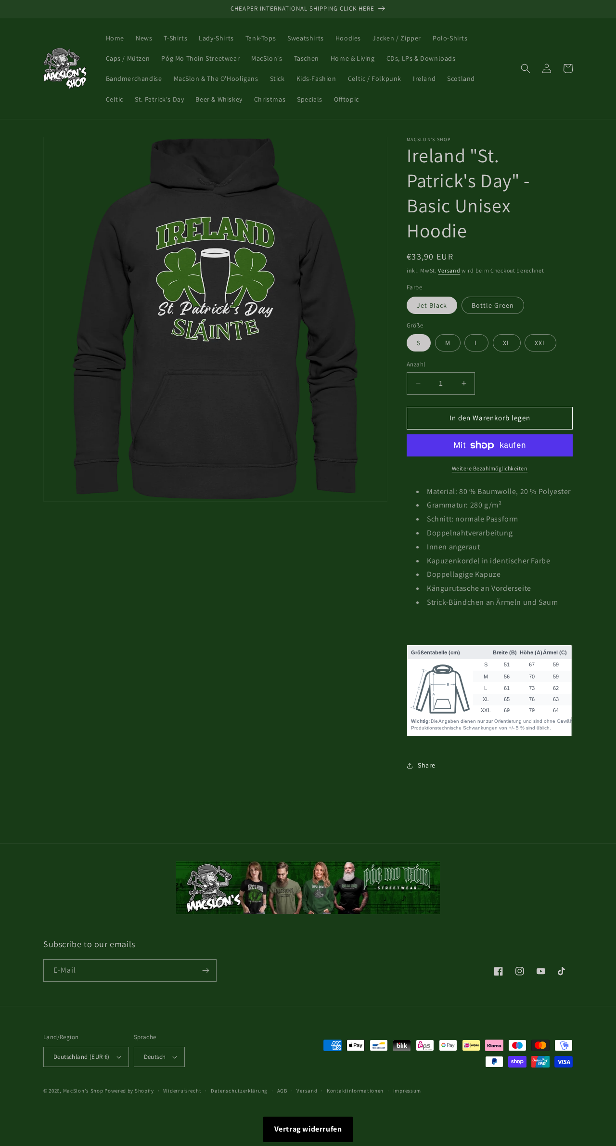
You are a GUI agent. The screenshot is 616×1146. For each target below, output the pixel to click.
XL (507, 343)
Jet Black (432, 305)
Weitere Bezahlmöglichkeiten (490, 468)
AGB (282, 1090)
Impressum (407, 1090)
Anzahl (416, 364)
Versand (449, 270)
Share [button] (427, 765)
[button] (525, 68)
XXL (540, 343)
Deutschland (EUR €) (81, 1057)
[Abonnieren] (205, 970)
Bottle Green (493, 305)
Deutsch (155, 1057)
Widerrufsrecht (182, 1090)
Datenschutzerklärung (239, 1090)
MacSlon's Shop (83, 1090)
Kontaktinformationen (355, 1090)
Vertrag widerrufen (308, 1129)
